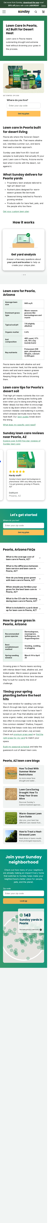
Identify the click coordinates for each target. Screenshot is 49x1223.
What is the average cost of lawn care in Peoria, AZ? (20, 558)
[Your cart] (43, 11)
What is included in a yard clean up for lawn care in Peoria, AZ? (22, 608)
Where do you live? (17, 100)
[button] (23, 4)
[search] (35, 11)
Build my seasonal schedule (16, 746)
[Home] (24, 12)
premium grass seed (23, 734)
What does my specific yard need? (19, 425)
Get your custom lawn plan (16, 211)
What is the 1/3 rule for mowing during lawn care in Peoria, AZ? (21, 599)
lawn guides (23, 416)
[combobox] (23, 105)
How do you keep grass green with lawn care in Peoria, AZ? (21, 578)
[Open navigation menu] (4, 12)
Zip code (7, 888)
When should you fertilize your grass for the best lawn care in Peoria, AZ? (21, 589)
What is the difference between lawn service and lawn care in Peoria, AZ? (22, 568)
